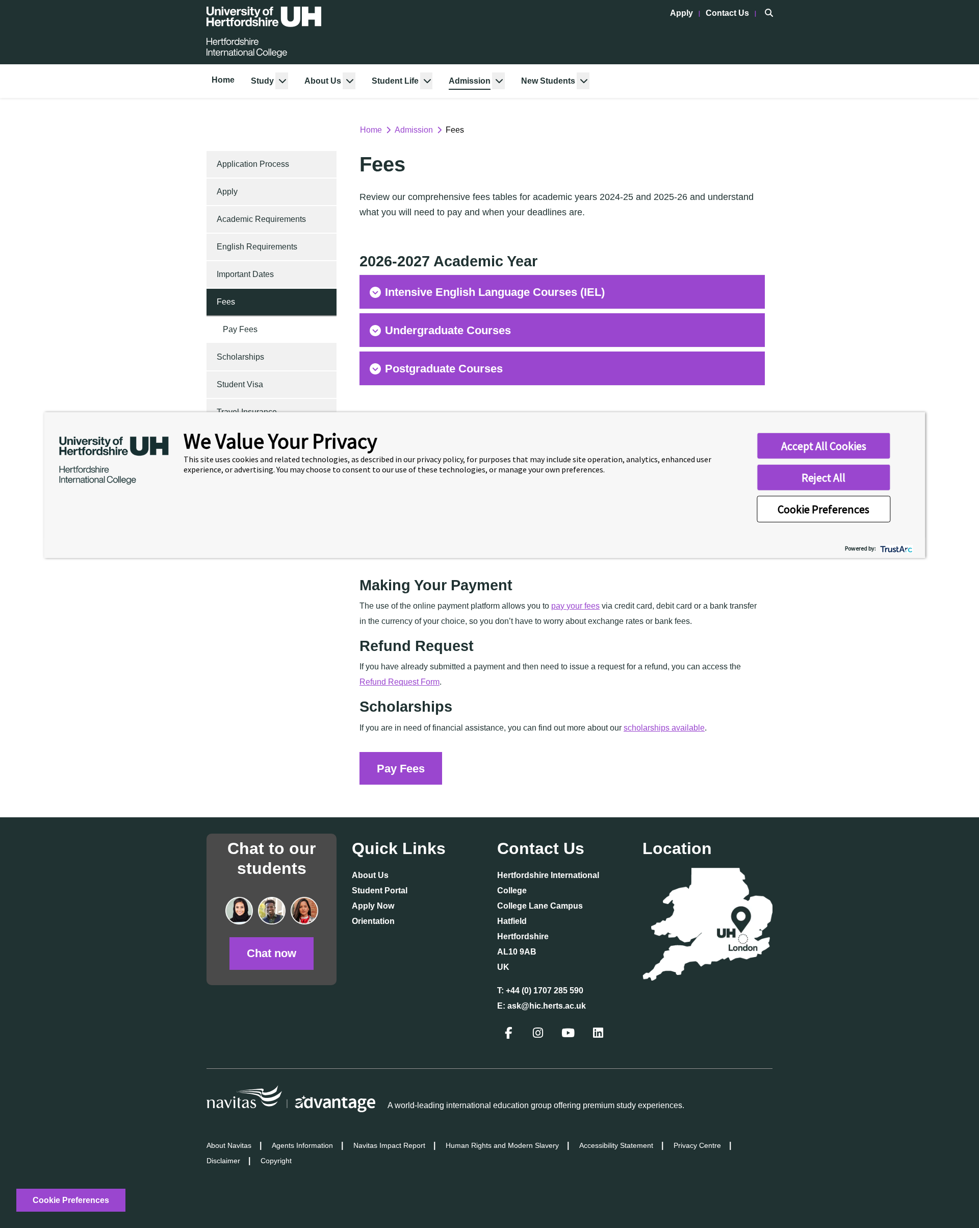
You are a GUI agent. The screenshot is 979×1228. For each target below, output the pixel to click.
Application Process (253, 164)
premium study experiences (632, 1105)
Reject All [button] (823, 477)
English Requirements (257, 246)
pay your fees (575, 606)
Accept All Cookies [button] (823, 446)
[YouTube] (569, 1034)
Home (223, 80)
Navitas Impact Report (389, 1145)
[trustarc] (895, 547)
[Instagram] (539, 1034)
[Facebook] (509, 1034)
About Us (322, 81)
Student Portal (379, 890)
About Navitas (229, 1145)
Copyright (276, 1161)
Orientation (373, 921)
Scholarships (240, 357)
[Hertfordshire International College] (264, 32)
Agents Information (302, 1145)
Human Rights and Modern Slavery (502, 1145)
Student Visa (240, 384)
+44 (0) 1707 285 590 (544, 990)
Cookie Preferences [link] (71, 1200)
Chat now (271, 953)
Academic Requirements (261, 219)
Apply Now (373, 905)
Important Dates (245, 274)
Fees (226, 301)
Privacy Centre (697, 1145)
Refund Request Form (399, 682)
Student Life (395, 81)
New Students (548, 81)
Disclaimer (223, 1161)
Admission (470, 81)
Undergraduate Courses (448, 330)
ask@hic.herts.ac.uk (546, 1005)
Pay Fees (240, 329)
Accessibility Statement (616, 1145)
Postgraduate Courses (444, 368)
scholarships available (664, 727)
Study (262, 81)
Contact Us (728, 13)
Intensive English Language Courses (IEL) (495, 292)
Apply (682, 13)
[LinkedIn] (599, 1034)
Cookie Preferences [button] (823, 509)
